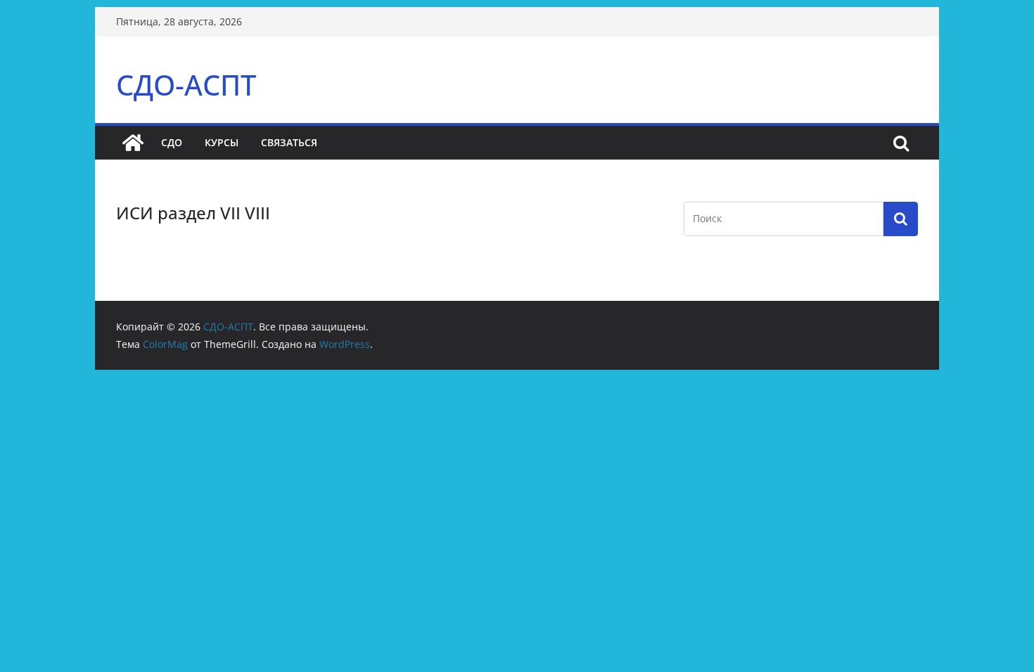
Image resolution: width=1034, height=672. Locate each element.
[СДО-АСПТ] (133, 143)
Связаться (289, 142)
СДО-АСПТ (186, 84)
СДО (171, 142)
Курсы (221, 142)
